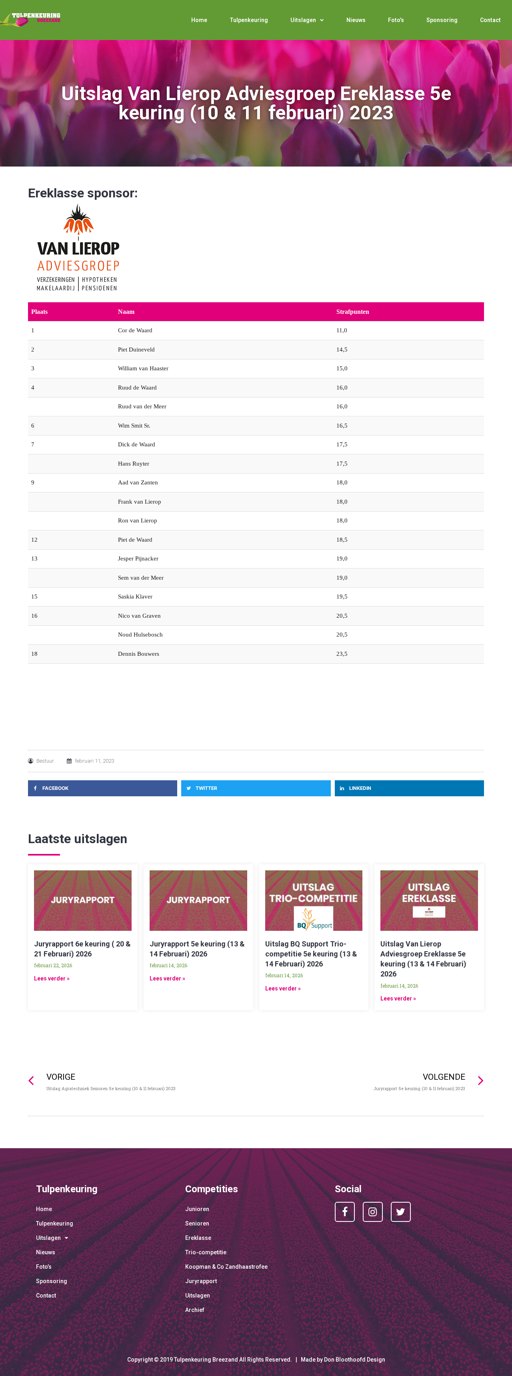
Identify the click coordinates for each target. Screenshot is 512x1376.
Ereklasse (198, 1238)
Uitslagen (303, 20)
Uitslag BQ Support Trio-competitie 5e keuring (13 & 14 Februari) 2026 (311, 954)
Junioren (197, 1209)
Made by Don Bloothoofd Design (343, 1359)
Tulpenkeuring (249, 20)
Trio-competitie (205, 1252)
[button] (102, 788)
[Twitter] (401, 1212)
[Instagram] (373, 1212)
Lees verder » (52, 978)
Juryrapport (201, 1281)
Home (199, 20)
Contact (490, 20)
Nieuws (356, 20)
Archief (194, 1310)
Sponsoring (442, 20)
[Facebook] (345, 1212)
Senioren (197, 1223)
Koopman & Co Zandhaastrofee (226, 1267)
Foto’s (396, 20)
